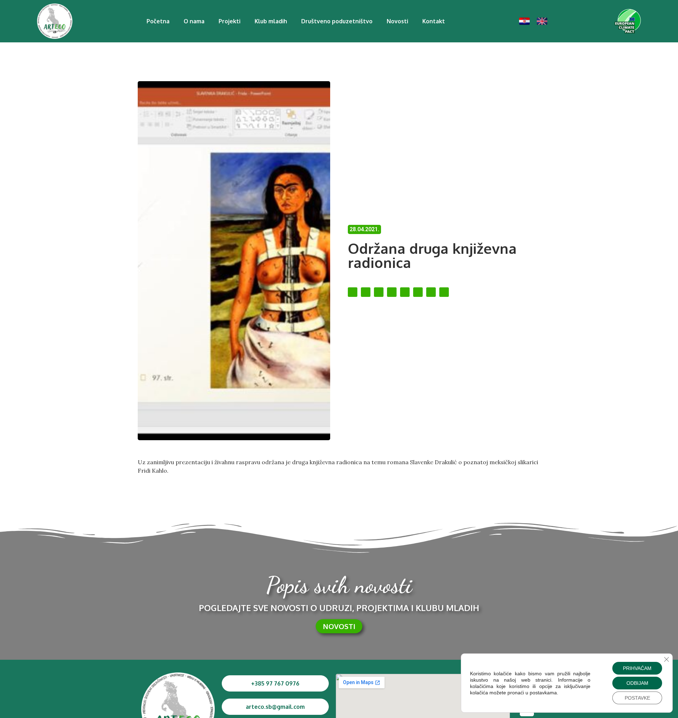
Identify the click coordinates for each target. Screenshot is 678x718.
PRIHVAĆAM (637, 668)
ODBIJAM (637, 683)
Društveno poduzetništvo (337, 21)
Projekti (229, 21)
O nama (194, 21)
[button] (352, 292)
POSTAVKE (637, 698)
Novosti (397, 21)
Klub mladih (271, 21)
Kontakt (433, 21)
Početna (158, 21)
